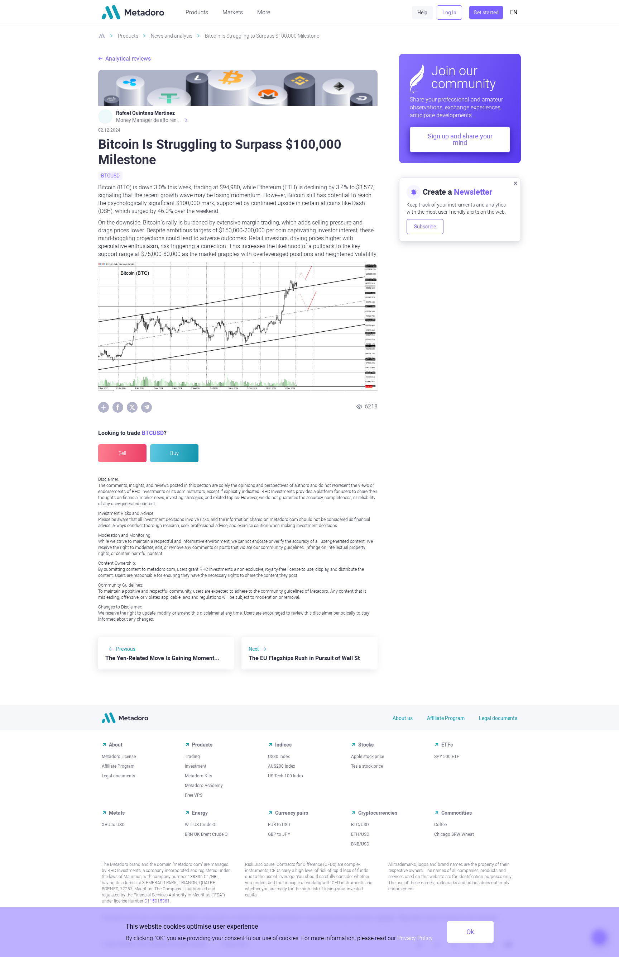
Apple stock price (367, 756)
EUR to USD (279, 824)
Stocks (366, 745)
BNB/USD (360, 844)
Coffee (440, 824)
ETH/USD (360, 834)
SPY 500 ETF (446, 756)
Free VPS (193, 795)
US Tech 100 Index (285, 775)
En (513, 12)
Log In (449, 12)
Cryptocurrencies (377, 813)
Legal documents (498, 718)
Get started (486, 12)
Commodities (456, 813)
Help (422, 12)
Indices (283, 745)
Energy (200, 813)
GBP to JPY (279, 834)
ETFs (447, 745)
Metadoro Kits (198, 775)
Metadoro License (119, 756)
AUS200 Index (281, 766)
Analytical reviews (128, 58)
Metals (117, 813)
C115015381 (157, 901)
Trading (192, 756)
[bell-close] (515, 182)
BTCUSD (110, 176)
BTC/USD (360, 824)
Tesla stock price (367, 766)
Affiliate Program (446, 718)
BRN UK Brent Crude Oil (207, 834)
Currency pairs (291, 813)
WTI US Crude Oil (201, 824)
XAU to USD (113, 824)
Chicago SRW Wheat (454, 834)
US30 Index (279, 756)
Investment (195, 766)
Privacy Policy (415, 938)
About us (403, 718)
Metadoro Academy (204, 785)
